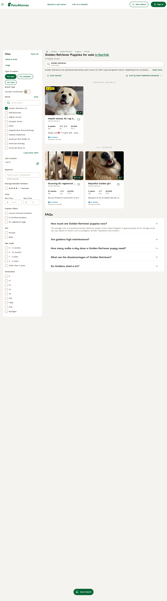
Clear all (34, 54)
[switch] (27, 92)
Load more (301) (31, 153)
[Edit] (37, 163)
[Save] (78, 119)
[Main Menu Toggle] (2, 4)
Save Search (55, 75)
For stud (10, 82)
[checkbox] (6, 108)
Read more (157, 70)
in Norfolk (102, 54)
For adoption (25, 76)
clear (36, 97)
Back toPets (11, 59)
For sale (10, 76)
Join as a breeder (80, 4)
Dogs (8, 65)
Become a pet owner (56, 4)
